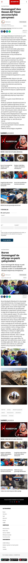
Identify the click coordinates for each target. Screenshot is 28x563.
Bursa (25, 26)
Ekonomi (5, 518)
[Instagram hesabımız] (14, 502)
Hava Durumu (6, 528)
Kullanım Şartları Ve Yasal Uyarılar (10, 545)
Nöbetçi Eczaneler (7, 535)
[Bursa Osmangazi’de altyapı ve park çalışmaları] (7, 159)
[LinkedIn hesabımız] (19, 502)
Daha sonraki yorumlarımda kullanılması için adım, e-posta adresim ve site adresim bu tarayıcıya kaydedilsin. (13, 234)
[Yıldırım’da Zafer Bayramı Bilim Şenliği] (14, 481)
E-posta (17, 225)
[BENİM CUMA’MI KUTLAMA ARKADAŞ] (14, 142)
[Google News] (24, 32)
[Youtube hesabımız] (16, 502)
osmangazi (4, 415)
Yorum (3, 215)
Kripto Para (5, 530)
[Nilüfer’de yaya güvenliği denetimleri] (14, 196)
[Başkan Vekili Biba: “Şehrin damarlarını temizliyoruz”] (20, 159)
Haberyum (7, 22)
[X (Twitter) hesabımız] (12, 502)
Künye (4, 547)
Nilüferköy (18, 412)
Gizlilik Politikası (6, 543)
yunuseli (11, 415)
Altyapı (3, 409)
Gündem (5, 514)
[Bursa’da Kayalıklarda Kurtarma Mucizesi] (20, 176)
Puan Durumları (6, 537)
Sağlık (4, 522)
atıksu (9, 409)
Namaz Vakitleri (6, 532)
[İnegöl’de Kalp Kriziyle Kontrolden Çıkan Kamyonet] (7, 176)
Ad (2, 225)
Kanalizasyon (10, 412)
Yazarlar (5, 549)
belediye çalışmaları (17, 409)
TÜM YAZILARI (23, 22)
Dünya (4, 520)
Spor (4, 516)
